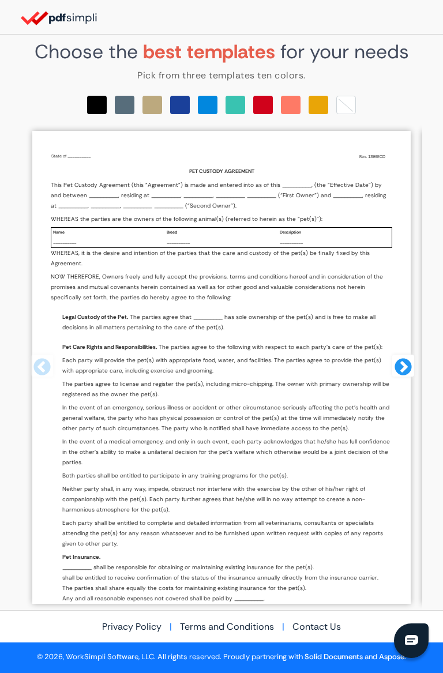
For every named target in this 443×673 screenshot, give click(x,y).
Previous (41, 367)
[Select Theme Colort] (235, 104)
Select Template (221, 367)
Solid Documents (334, 656)
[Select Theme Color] (97, 104)
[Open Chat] (411, 640)
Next (402, 367)
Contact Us (316, 626)
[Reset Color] (346, 104)
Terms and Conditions (227, 626)
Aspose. (392, 656)
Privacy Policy (132, 626)
